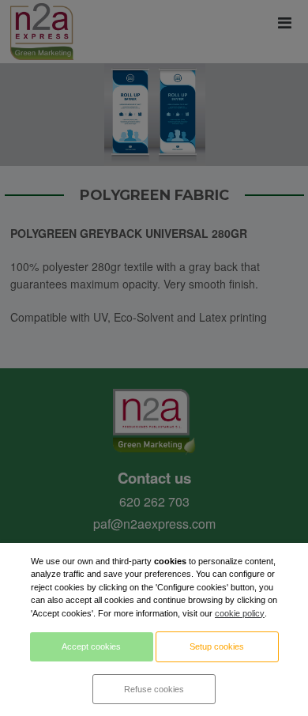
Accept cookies (91, 646)
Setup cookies (217, 646)
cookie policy (240, 613)
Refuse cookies (154, 689)
